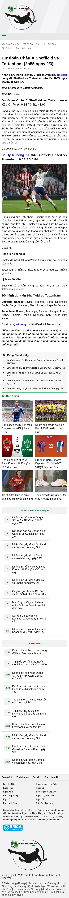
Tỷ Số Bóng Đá (31, 44)
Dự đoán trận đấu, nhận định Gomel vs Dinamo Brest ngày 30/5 (28, 749)
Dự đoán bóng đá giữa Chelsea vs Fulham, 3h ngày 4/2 (35, 388)
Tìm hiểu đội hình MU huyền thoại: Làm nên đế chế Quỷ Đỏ (29, 663)
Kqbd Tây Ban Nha (45, 795)
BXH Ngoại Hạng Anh (46, 792)
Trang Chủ (7, 777)
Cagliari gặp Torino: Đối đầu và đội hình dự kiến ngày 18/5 (29, 592)
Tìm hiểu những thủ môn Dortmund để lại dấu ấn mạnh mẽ (29, 713)
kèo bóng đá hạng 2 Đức (39, 892)
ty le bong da (18, 155)
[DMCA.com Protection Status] (13, 830)
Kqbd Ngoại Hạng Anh (46, 784)
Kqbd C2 (40, 799)
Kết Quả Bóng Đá (10, 44)
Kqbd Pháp (8, 788)
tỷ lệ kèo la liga (36, 886)
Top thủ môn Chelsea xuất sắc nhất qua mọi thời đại (29, 701)
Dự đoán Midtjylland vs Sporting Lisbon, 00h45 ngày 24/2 (36, 368)
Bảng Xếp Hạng (24, 48)
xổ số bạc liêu (15, 892)
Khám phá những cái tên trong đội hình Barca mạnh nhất (29, 652)
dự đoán (61, 74)
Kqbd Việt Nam (10, 803)
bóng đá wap (18, 883)
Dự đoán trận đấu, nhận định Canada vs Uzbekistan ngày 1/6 (28, 534)
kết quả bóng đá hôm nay (42, 883)
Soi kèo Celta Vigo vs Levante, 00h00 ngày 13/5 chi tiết (29, 618)
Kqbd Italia (8, 792)
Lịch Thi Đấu (49, 44)
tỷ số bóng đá (21, 324)
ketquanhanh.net (39, 875)
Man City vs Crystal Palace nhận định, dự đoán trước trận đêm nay (29, 605)
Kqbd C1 (40, 788)
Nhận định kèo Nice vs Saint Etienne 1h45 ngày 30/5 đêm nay (16, 464)
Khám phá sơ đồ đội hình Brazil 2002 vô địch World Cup (50, 428)
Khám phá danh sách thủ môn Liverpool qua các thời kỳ (29, 725)
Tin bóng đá (23, 777)
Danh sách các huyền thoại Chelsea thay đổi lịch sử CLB (17, 428)
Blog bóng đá (51, 777)
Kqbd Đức (8, 799)
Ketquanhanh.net (11, 810)
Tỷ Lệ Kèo (7, 48)
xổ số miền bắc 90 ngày (26, 889)
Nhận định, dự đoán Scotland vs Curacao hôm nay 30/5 (29, 546)
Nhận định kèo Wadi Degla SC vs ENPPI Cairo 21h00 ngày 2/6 (27, 520)
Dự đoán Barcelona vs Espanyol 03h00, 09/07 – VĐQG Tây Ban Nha (49, 464)
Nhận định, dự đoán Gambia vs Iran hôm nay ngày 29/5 (28, 557)
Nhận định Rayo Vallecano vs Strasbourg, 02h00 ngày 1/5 (29, 630)
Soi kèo (36, 777)
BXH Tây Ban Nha (44, 803)
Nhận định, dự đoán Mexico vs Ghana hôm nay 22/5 (28, 581)
